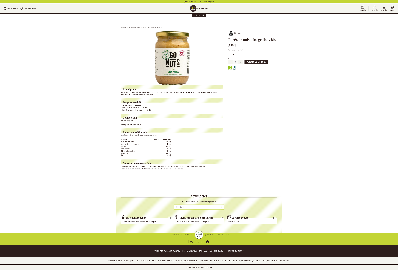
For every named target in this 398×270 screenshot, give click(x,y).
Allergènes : (125, 124)
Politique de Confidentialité (211, 251)
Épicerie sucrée (134, 27)
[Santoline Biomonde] (199, 8)
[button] (374, 8)
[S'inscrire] (219, 207)
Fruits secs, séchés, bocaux (152, 27)
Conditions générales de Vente (167, 251)
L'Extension (208, 267)
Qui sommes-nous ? (236, 251)
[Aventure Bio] (199, 235)
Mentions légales (189, 251)
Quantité (230, 59)
